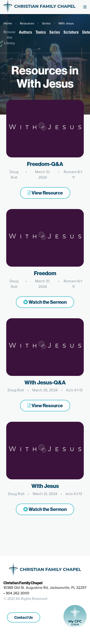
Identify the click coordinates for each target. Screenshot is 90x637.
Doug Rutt (14, 174)
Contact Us (23, 617)
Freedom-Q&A (45, 163)
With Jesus (45, 485)
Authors (25, 32)
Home (7, 23)
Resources (27, 23)
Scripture (71, 32)
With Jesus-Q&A (45, 382)
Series (46, 23)
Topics (41, 32)
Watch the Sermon (47, 302)
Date (86, 32)
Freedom (45, 273)
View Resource (47, 193)
